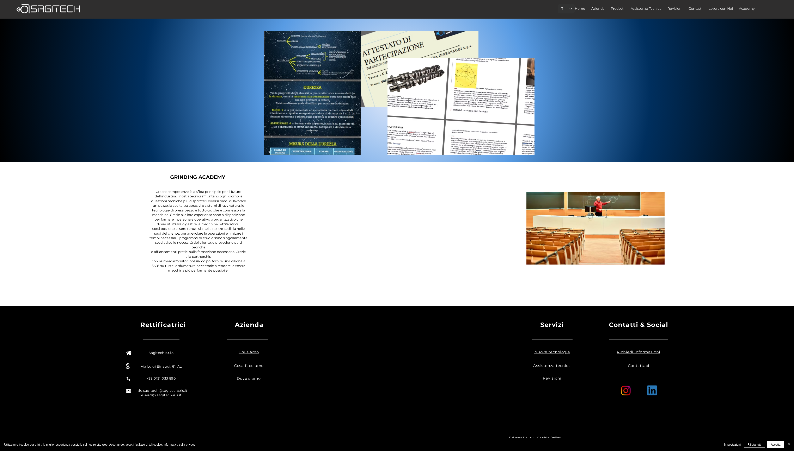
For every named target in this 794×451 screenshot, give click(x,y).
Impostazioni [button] (732, 444)
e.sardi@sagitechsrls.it (161, 395)
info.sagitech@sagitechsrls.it (161, 391)
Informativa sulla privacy (179, 444)
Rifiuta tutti (754, 444)
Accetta (776, 444)
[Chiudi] (789, 444)
